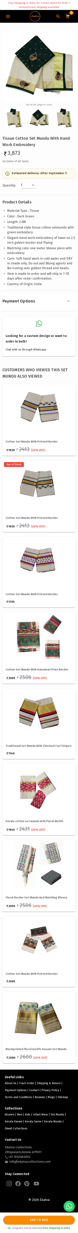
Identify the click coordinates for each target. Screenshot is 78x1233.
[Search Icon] (58, 16)
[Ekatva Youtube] (36, 1183)
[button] (28, 185)
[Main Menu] (8, 16)
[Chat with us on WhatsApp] (69, 1206)
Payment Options (18, 301)
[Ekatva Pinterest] (26, 1183)
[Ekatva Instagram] (9, 1183)
